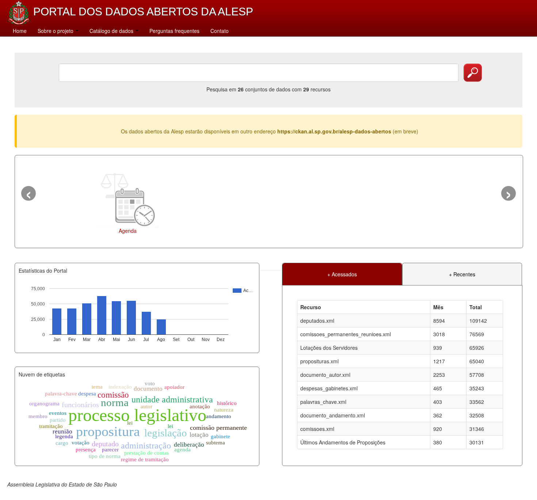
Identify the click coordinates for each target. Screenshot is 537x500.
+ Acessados (342, 274)
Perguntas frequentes (174, 30)
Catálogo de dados (112, 30)
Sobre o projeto (56, 30)
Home (20, 30)
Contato (219, 30)
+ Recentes (462, 274)
